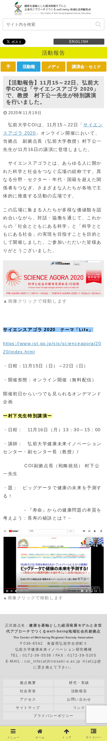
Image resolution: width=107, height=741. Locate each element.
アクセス (28, 699)
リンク (79, 708)
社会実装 (28, 691)
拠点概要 (28, 683)
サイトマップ (28, 708)
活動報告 (79, 691)
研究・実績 (79, 683)
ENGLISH (79, 42)
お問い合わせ (79, 699)
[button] (98, 24)
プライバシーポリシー (53, 716)
